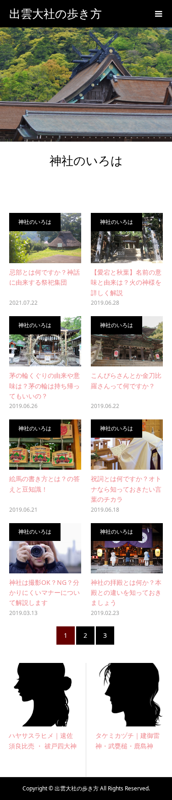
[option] (57, 720)
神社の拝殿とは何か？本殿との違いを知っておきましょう (126, 592)
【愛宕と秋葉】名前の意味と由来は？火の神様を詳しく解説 (126, 282)
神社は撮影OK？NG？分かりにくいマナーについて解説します (44, 592)
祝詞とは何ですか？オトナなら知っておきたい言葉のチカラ (126, 488)
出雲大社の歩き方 (55, 14)
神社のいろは (34, 222)
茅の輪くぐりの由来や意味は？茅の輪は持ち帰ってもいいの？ (44, 385)
